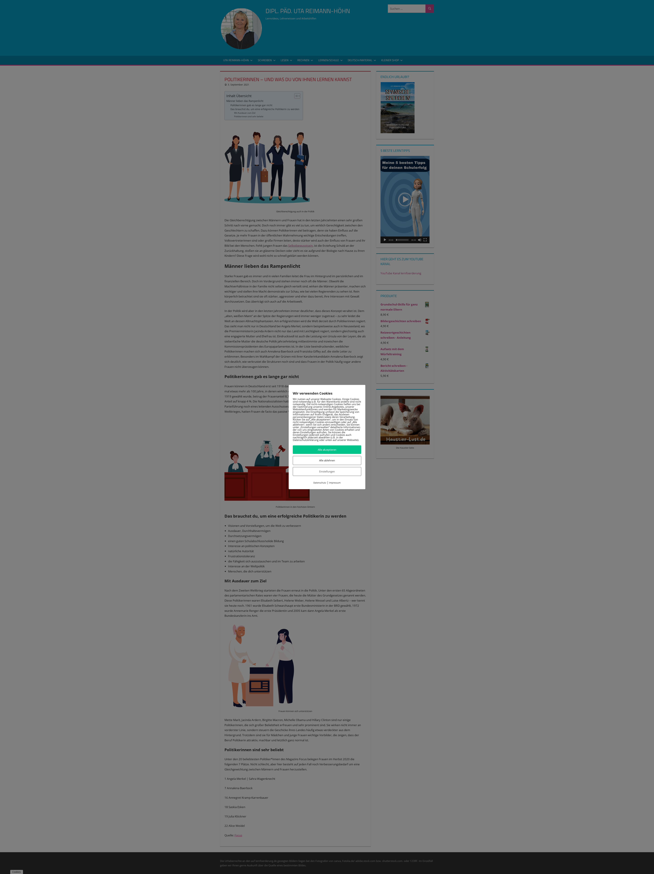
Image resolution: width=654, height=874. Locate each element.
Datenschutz (319, 482)
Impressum (335, 482)
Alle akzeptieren (327, 449)
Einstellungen (327, 471)
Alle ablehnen (327, 460)
